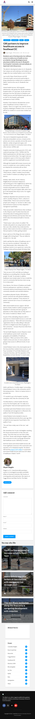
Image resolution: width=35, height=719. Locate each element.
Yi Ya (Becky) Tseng (10, 593)
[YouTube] (15, 705)
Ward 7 (21, 40)
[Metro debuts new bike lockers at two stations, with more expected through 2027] (17, 584)
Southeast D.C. (15, 40)
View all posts (7, 482)
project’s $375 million (16, 449)
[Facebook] (4, 705)
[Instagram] (12, 705)
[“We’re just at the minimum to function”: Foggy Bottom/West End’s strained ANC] (11, 632)
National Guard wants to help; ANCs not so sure (21, 641)
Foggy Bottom (7, 40)
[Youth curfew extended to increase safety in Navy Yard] (17, 558)
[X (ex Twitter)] (8, 705)
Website (5, 528)
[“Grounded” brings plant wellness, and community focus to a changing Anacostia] (11, 647)
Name (5, 516)
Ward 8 (26, 40)
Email (4, 522)
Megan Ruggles (9, 52)
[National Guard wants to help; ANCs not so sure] (11, 641)
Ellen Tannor (9, 566)
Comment (5, 496)
